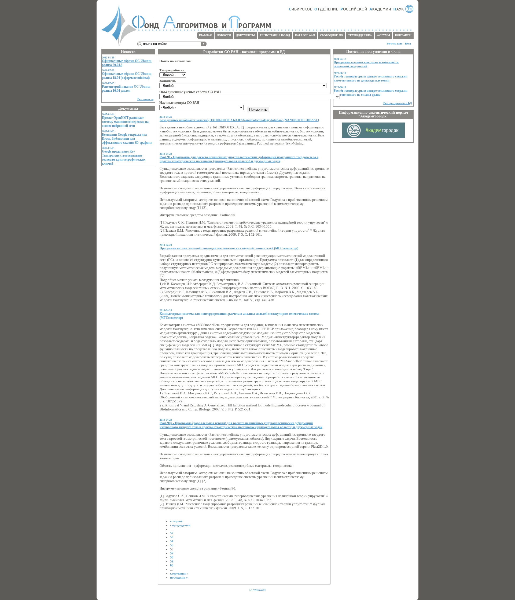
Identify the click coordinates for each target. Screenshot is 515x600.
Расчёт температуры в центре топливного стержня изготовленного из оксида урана (370, 93)
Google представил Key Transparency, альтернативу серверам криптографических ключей (123, 157)
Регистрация (394, 43)
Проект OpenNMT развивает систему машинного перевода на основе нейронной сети (125, 122)
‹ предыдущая (180, 525)
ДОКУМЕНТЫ (245, 35)
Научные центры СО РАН (179, 103)
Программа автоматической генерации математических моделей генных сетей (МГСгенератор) (229, 248)
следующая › (179, 573)
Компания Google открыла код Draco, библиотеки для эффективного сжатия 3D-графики (127, 139)
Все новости (145, 99)
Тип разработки (171, 70)
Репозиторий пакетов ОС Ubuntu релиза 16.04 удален (126, 88)
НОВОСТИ (224, 35)
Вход (408, 43)
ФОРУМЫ (383, 35)
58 (171, 557)
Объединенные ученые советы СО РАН (190, 92)
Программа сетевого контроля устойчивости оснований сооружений (366, 64)
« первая (176, 521)
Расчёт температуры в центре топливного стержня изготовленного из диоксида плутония (370, 78)
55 (171, 545)
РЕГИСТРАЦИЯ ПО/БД (275, 35)
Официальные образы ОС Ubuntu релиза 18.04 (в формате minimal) (127, 76)
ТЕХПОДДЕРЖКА (360, 35)
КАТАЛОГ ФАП (305, 35)
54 (171, 541)
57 (171, 553)
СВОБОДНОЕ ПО (331, 35)
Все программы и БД (397, 103)
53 (171, 537)
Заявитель (167, 81)
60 (171, 565)
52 (171, 533)
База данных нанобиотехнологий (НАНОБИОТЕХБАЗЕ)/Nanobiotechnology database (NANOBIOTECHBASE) (239, 120)
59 (171, 561)
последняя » (179, 577)
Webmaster (259, 589)
